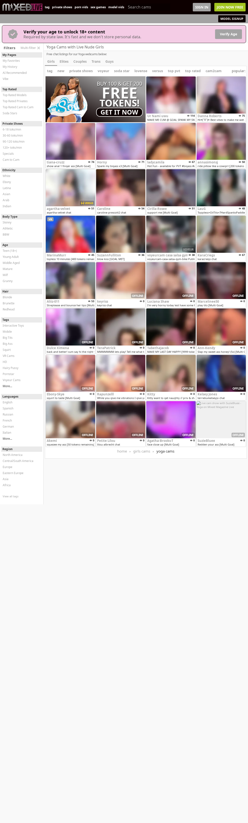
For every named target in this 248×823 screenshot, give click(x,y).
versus (157, 71)
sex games (98, 7)
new (60, 71)
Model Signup (231, 19)
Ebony (7, 182)
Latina (7, 188)
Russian (8, 414)
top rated (193, 71)
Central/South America (18, 461)
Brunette (9, 303)
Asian (6, 194)
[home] (22, 7)
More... (7, 386)
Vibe (5, 79)
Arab (6, 200)
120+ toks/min (12, 148)
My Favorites (11, 61)
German (8, 426)
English (7, 402)
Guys (109, 61)
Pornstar (8, 374)
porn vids (81, 7)
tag (47, 7)
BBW (6, 234)
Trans (96, 61)
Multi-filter (28, 48)
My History (10, 67)
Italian (7, 433)
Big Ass (8, 344)
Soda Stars (10, 113)
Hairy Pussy (10, 368)
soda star (122, 71)
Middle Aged (11, 263)
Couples (80, 61)
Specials (8, 154)
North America (13, 455)
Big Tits (8, 338)
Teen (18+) (10, 251)
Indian (7, 206)
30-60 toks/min (13, 135)
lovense (140, 71)
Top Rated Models (15, 95)
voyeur (103, 71)
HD (5, 362)
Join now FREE (230, 7)
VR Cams (9, 356)
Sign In (201, 7)
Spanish (8, 408)
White (6, 176)
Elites (64, 61)
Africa (7, 485)
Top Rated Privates (15, 101)
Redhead (9, 309)
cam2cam (214, 71)
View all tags (10, 496)
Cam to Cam (11, 160)
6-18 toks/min (12, 129)
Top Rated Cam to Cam (18, 107)
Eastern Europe (13, 473)
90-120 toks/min (13, 141)
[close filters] (38, 48)
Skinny (7, 222)
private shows (62, 7)
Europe (7, 467)
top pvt (174, 71)
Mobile (7, 332)
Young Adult (11, 257)
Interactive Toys (13, 325)
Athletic (8, 228)
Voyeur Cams (12, 380)
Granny (8, 281)
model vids (116, 7)
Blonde (7, 297)
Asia (5, 479)
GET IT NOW (119, 112)
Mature (8, 269)
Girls (51, 61)
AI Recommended (15, 73)
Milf (5, 275)
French (7, 420)
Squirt (7, 350)
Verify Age (228, 34)
